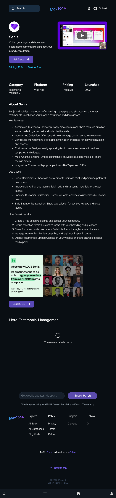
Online (72, 452)
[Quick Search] (21, 493)
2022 (88, 89)
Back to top (60, 468)
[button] (45, 493)
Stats (49, 452)
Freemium (68, 89)
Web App (39, 89)
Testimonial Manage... (15, 91)
